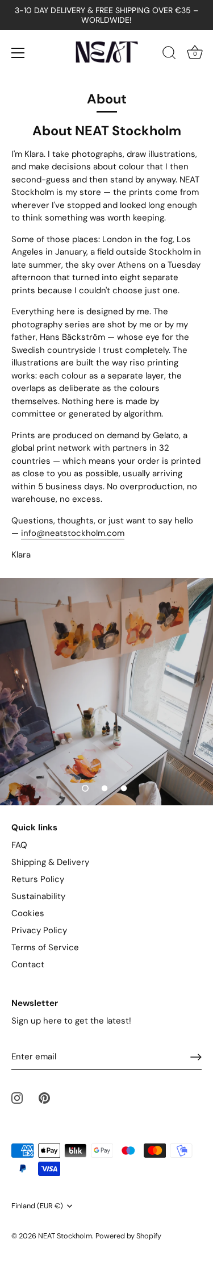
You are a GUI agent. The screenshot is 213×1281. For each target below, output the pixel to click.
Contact (27, 964)
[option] (106, 691)
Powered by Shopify (128, 1236)
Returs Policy (37, 879)
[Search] (169, 54)
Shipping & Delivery (50, 862)
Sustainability (38, 896)
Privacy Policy (39, 930)
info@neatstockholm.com (72, 533)
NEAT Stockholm (65, 1236)
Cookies (27, 913)
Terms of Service (45, 947)
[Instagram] (17, 1097)
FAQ (19, 845)
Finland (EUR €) (37, 1206)
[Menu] (18, 52)
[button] (85, 788)
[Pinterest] (44, 1097)
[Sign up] (196, 1057)
